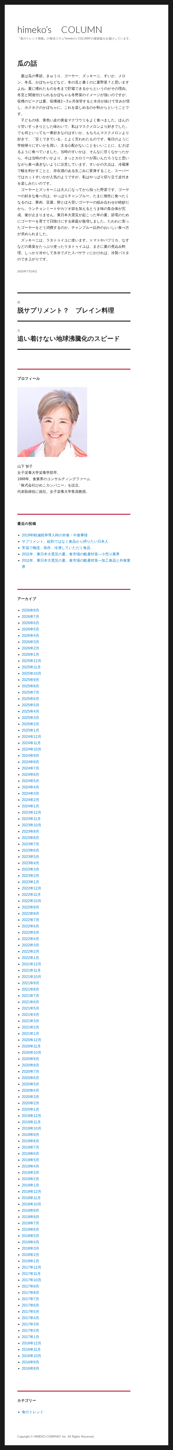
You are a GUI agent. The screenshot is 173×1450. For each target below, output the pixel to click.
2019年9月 (30, 1135)
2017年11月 (31, 1274)
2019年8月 (30, 1141)
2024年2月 (30, 800)
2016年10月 (31, 1356)
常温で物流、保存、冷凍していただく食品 (56, 548)
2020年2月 (30, 1103)
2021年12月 (31, 964)
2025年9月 (30, 680)
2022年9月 (30, 907)
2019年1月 (30, 1185)
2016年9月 (30, 1362)
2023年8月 (30, 838)
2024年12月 (31, 737)
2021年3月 (30, 1021)
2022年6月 (30, 926)
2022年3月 (30, 945)
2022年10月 (31, 901)
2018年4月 (30, 1242)
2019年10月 (31, 1128)
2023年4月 (30, 863)
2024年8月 (30, 762)
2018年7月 (30, 1223)
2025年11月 (31, 667)
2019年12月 (31, 1116)
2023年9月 (30, 831)
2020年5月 (30, 1084)
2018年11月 (31, 1198)
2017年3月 (30, 1324)
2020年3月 (30, 1097)
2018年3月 (30, 1248)
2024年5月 (30, 781)
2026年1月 (30, 654)
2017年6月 (30, 1305)
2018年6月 (30, 1229)
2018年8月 (30, 1217)
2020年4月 (30, 1090)
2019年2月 (30, 1179)
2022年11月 (31, 894)
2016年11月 (31, 1349)
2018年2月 (30, 1255)
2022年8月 (30, 913)
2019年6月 (30, 1154)
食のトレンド (32, 1412)
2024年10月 (31, 749)
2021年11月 (31, 970)
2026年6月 (30, 623)
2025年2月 (30, 724)
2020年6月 (30, 1078)
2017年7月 (30, 1299)
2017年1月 (30, 1337)
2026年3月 (30, 642)
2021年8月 (30, 989)
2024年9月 (30, 755)
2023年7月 (30, 844)
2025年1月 (30, 730)
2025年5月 (30, 705)
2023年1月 (30, 882)
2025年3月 (30, 718)
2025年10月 (31, 673)
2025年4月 (30, 711)
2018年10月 (31, 1204)
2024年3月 (30, 793)
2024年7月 (30, 768)
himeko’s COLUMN (59, 29)
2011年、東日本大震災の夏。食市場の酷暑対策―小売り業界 (71, 554)
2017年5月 (30, 1311)
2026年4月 (30, 635)
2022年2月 (30, 951)
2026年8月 (30, 610)
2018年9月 (30, 1210)
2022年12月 (31, 888)
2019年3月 (30, 1172)
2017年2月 (30, 1330)
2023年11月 (31, 819)
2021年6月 (30, 1002)
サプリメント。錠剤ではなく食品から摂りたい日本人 (65, 541)
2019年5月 (30, 1160)
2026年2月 (30, 648)
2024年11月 (31, 743)
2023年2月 (30, 876)
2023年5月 (30, 857)
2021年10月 (31, 977)
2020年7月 (30, 1071)
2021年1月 (30, 1033)
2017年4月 (30, 1318)
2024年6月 (30, 774)
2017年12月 (31, 1267)
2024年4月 (30, 787)
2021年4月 (30, 1015)
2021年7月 (30, 996)
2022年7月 (30, 920)
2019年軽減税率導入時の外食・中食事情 (55, 535)
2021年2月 (30, 1027)
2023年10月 (31, 825)
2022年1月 (30, 958)
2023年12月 (31, 812)
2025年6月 (30, 699)
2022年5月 (30, 932)
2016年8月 (30, 1368)
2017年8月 (30, 1293)
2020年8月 (30, 1065)
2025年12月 (31, 661)
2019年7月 (30, 1147)
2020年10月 (31, 1052)
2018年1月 (30, 1261)
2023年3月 (30, 869)
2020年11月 (31, 1046)
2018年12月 (31, 1191)
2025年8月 (30, 686)
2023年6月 (30, 850)
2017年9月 (30, 1286)
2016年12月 (31, 1343)
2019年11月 (31, 1122)
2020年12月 (31, 1040)
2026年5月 (30, 629)
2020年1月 (30, 1109)
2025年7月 (30, 692)
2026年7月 (30, 616)
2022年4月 (30, 939)
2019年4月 (30, 1166)
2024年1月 (30, 806)
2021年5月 (30, 1008)
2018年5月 (30, 1236)
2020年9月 (30, 1059)
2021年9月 (30, 983)
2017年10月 (31, 1280)
